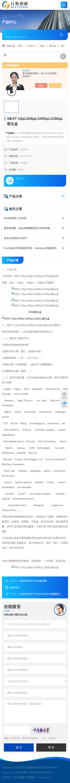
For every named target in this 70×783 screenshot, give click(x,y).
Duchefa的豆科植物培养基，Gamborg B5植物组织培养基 (34, 248)
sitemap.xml (44, 777)
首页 (19, 46)
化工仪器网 (19, 777)
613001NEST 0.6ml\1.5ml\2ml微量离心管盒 (42, 593)
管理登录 (31, 777)
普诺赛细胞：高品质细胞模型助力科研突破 (27, 228)
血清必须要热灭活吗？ (16, 238)
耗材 (42, 46)
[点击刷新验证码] (41, 730)
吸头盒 (52, 46)
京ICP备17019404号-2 (41, 772)
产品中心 (31, 46)
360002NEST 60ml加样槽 (33, 580)
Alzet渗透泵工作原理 (15, 218)
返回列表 (14, 587)
